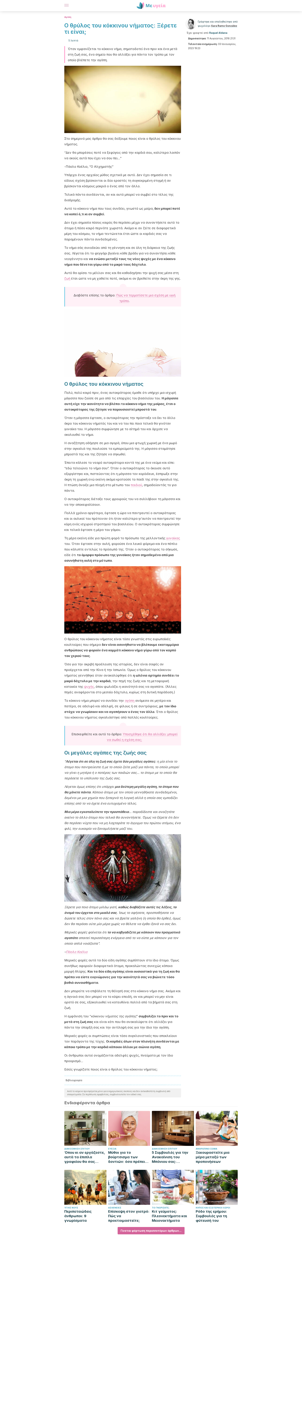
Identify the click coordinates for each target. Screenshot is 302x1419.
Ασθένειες (114, 1207)
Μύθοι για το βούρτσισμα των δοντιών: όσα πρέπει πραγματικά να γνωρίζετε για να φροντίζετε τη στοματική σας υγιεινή (128, 1157)
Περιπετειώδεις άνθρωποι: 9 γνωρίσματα (78, 1216)
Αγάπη (67, 17)
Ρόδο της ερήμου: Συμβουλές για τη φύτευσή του (211, 1216)
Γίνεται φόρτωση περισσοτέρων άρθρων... (151, 1230)
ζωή (67, 278)
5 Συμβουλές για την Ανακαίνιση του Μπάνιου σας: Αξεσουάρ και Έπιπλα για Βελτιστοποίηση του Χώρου (171, 1157)
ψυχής (89, 686)
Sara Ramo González (224, 25)
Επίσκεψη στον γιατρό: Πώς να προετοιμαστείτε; (128, 1216)
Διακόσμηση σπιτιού (77, 1148)
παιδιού (136, 485)
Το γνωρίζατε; (160, 1207)
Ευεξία (112, 1148)
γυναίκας (173, 538)
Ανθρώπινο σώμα (206, 1148)
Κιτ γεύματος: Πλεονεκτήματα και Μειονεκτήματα (169, 1216)
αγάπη (129, 700)
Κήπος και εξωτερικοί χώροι (213, 1207)
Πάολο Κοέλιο (77, 952)
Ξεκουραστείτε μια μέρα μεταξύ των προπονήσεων (212, 1157)
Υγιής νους (71, 1207)
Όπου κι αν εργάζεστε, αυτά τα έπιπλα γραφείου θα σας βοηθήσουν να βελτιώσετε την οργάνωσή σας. (84, 1157)
